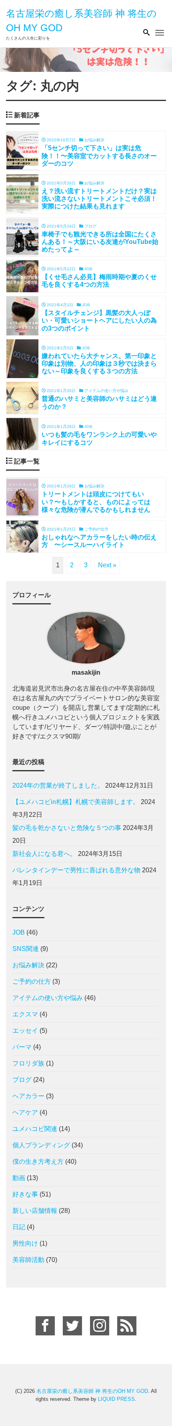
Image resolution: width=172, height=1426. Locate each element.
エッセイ (25, 1030)
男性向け (25, 1243)
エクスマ (25, 1014)
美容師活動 (28, 1259)
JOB (18, 932)
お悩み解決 (28, 965)
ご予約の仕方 (31, 981)
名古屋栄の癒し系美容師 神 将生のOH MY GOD (92, 1391)
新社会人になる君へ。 (44, 853)
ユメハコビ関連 (34, 1128)
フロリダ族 (28, 1063)
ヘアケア (25, 1112)
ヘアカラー (28, 1096)
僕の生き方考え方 (38, 1161)
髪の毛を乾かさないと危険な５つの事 (66, 827)
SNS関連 (25, 948)
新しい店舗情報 (34, 1210)
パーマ (22, 1047)
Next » (107, 565)
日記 (18, 1227)
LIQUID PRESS (116, 1399)
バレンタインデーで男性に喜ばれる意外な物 (76, 870)
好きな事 (25, 1194)
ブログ (22, 1079)
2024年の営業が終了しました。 (58, 785)
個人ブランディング (41, 1145)
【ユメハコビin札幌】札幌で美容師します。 (75, 801)
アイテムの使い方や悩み (47, 997)
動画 (18, 1177)
